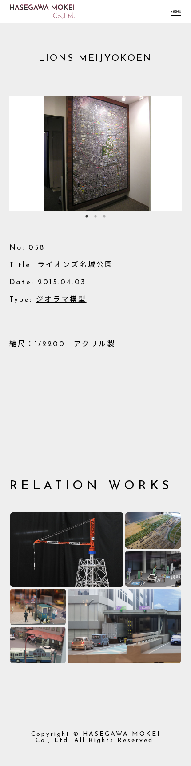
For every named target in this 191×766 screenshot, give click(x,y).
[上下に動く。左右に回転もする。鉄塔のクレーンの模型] (66, 549)
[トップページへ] (42, 7)
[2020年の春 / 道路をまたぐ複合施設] (153, 569)
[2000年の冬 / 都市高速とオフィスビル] (124, 626)
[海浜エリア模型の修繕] (153, 530)
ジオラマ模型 (61, 299)
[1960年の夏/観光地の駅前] (38, 645)
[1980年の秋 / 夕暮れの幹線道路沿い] (38, 607)
